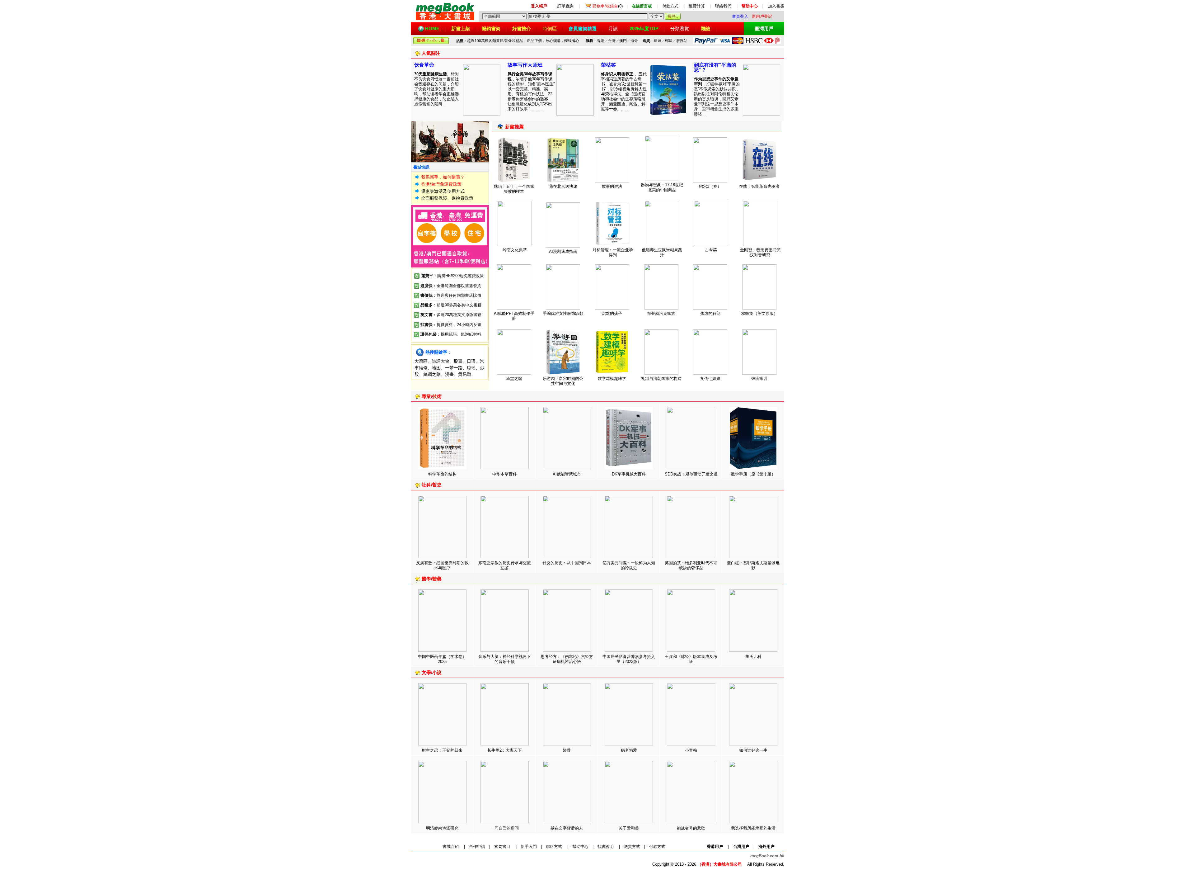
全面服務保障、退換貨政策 (447, 198)
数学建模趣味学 (612, 378)
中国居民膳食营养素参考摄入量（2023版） (628, 659)
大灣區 (421, 361)
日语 (471, 361)
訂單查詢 (565, 6)
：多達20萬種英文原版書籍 (450, 314)
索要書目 (502, 846)
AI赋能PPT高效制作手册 (514, 316)
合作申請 (477, 846)
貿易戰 (464, 374)
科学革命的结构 (442, 474)
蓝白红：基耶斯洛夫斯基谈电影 (753, 565)
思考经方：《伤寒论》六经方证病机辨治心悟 (567, 659)
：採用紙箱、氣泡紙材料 (459, 334)
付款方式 (670, 6)
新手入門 (529, 846)
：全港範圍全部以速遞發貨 (450, 285)
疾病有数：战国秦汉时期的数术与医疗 (442, 565)
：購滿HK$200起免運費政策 (452, 275)
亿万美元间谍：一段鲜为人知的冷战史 (628, 565)
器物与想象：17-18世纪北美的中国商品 (662, 187)
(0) (608, 6)
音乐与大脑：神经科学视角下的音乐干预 (504, 659)
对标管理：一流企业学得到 (613, 252)
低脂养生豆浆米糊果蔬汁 (662, 252)
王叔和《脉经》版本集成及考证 (691, 659)
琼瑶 (471, 367)
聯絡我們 (723, 6)
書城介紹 (451, 846)
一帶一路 (453, 367)
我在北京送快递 (563, 186)
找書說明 (606, 846)
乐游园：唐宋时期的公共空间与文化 (563, 381)
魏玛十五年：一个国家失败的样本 (514, 189)
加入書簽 (776, 6)
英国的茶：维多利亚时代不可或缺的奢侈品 (691, 565)
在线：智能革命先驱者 (759, 186)
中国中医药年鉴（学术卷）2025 (442, 659)
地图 (436, 367)
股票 (458, 361)
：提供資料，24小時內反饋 (457, 324)
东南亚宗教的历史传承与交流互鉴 (504, 565)
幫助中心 (580, 846)
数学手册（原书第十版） (753, 474)
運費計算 (697, 6)
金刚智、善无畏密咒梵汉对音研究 (760, 252)
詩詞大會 (440, 361)
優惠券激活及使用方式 (443, 191)
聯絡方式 (554, 846)
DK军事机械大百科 (629, 474)
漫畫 (449, 374)
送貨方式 (632, 846)
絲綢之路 (432, 374)
